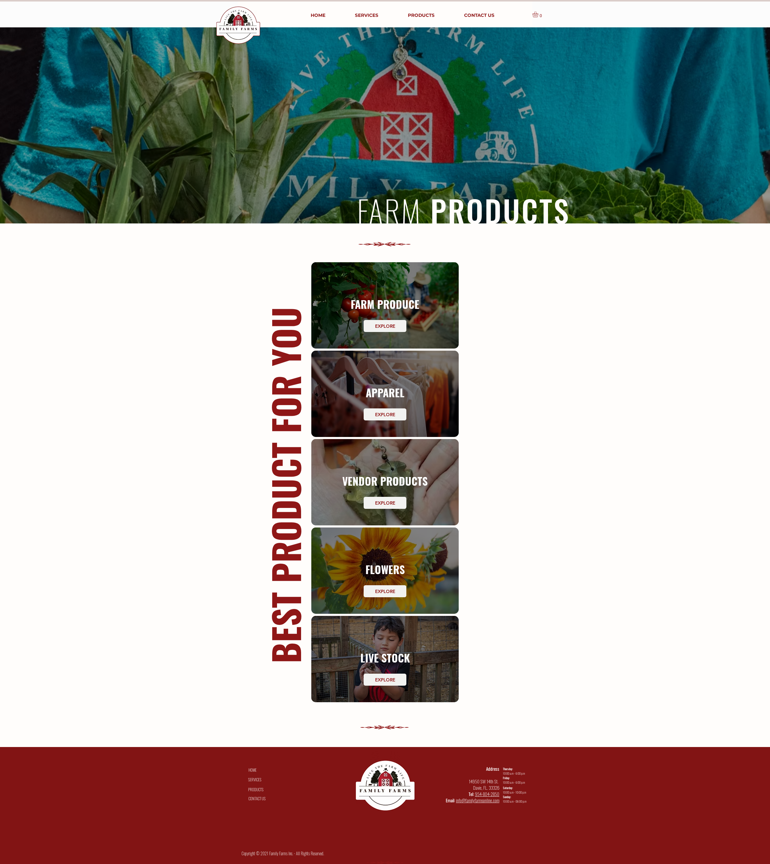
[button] (538, 14)
